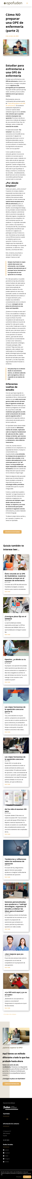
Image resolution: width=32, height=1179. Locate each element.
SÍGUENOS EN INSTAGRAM (12, 532)
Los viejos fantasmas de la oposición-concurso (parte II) (15, 709)
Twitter (6, 1156)
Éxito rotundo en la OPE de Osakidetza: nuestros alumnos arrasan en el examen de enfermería (15, 577)
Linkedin (7, 1150)
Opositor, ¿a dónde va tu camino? (15, 660)
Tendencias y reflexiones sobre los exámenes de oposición (15, 861)
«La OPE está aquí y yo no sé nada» (16, 993)
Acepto (27, 1176)
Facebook (7, 1153)
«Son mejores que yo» (14, 954)
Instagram (7, 1158)
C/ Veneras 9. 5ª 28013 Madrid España (7, 1133)
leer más (7, 591)
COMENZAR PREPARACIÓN (12, 1084)
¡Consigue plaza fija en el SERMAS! (15, 617)
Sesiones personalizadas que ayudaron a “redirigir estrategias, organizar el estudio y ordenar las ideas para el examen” (16, 906)
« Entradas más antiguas (9, 1014)
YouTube (7, 1161)
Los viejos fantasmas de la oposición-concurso (15, 758)
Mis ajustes (18, 1176)
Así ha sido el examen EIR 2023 (16, 810)
